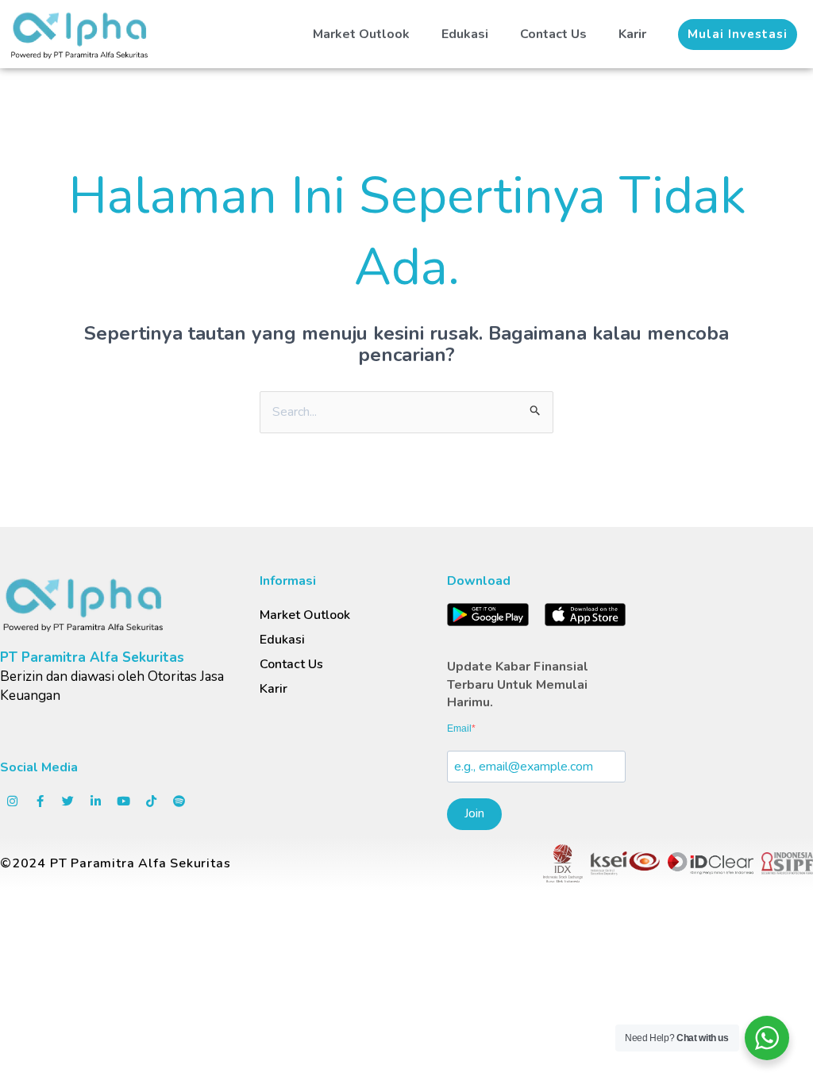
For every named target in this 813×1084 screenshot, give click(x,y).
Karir (632, 34)
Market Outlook (361, 34)
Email (459, 728)
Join (474, 813)
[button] (737, 34)
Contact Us (553, 34)
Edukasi (464, 34)
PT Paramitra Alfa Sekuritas (92, 657)
